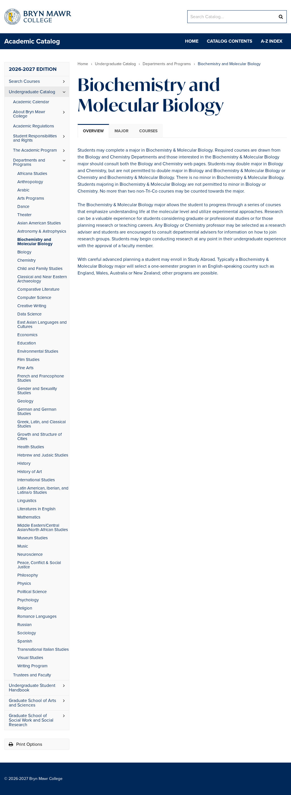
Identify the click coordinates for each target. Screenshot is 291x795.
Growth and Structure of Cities (39, 436)
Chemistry (26, 260)
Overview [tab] (93, 131)
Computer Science (34, 297)
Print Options (28, 744)
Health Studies (30, 447)
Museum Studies (32, 538)
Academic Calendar (31, 102)
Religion (24, 608)
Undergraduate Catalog (32, 91)
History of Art (29, 471)
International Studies (36, 480)
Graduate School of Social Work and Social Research (31, 720)
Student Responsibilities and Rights (35, 138)
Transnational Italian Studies (43, 649)
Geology (25, 401)
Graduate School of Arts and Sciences (32, 702)
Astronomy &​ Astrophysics (41, 231)
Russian (24, 624)
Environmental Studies (37, 351)
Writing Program (32, 666)
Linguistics (26, 500)
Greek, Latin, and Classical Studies (41, 424)
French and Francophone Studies (40, 378)
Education (26, 343)
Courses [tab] (148, 131)
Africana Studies (32, 173)
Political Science (32, 591)
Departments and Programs (29, 162)
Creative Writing (31, 306)
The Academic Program (35, 150)
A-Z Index (271, 41)
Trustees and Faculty (32, 675)
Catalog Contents (229, 41)
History (23, 463)
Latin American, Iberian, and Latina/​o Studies (42, 490)
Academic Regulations (33, 126)
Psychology (28, 600)
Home (191, 41)
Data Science (29, 314)
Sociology (26, 633)
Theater (24, 215)
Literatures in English (36, 509)
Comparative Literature (38, 289)
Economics (27, 335)
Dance (23, 206)
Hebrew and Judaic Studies (42, 455)
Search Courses (24, 81)
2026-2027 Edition (33, 69)
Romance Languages (37, 616)
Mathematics (28, 517)
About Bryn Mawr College (29, 114)
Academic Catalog (32, 41)
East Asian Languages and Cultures (42, 324)
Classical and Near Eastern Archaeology (42, 279)
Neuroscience (30, 554)
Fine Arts (25, 368)
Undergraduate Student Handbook (32, 687)
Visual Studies (30, 657)
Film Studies (28, 359)
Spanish (24, 641)
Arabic (23, 190)
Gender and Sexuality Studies (37, 390)
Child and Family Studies (40, 268)
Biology (24, 252)
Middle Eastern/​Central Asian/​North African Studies (42, 527)
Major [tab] (121, 131)
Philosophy (27, 575)
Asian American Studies (39, 223)
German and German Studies (36, 411)
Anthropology (30, 182)
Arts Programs (30, 198)
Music (22, 546)
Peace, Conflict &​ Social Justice (39, 564)
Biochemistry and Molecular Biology (35, 241)
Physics (24, 583)
